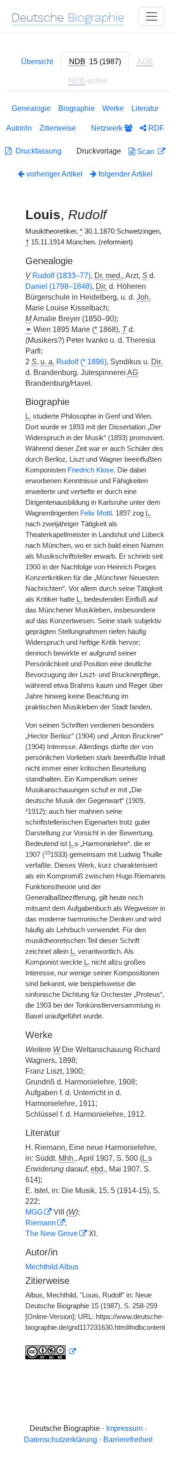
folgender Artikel (125, 174)
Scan (145, 151)
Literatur (145, 108)
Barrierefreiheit (128, 1440)
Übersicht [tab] (37, 62)
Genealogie (31, 108)
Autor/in (19, 128)
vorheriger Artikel (54, 174)
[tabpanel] (88, 733)
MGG (34, 1212)
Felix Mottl (96, 513)
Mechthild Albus (51, 1267)
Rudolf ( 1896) (81, 362)
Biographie (76, 108)
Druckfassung (36, 151)
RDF (155, 128)
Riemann (40, 1223)
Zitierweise (57, 128)
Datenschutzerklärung (60, 1440)
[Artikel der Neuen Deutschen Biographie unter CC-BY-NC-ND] (50, 1352)
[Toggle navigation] (151, 16)
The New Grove (51, 1234)
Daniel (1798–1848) (58, 286)
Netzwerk (107, 128)
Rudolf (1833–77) (61, 276)
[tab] (95, 62)
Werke (113, 108)
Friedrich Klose (91, 470)
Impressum (124, 1428)
